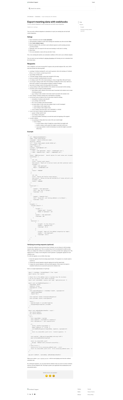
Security (89, 389)
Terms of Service (91, 391)
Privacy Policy (91, 394)
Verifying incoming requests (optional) (86, 30)
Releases (79, 394)
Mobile (79, 391)
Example (82, 27)
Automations (37, 16)
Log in (93, 2)
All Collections (30, 16)
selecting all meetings (49, 58)
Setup (81, 22)
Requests (81, 24)
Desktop (79, 389)
